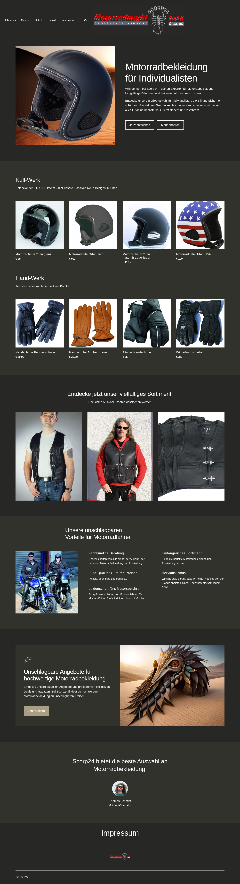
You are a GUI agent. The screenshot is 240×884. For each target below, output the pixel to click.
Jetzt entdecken (139, 125)
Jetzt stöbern (36, 711)
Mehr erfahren (170, 125)
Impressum (120, 833)
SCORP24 (22, 877)
